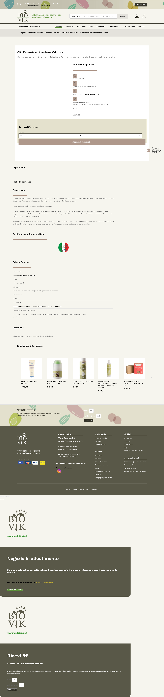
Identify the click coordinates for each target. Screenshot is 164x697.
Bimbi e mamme (101, 465)
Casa (97, 468)
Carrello (98, 441)
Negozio (69, 26)
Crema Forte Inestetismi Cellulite (30, 382)
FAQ (91, 26)
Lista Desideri (100, 444)
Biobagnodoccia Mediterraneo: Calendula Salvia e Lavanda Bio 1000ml (107, 384)
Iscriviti (142, 4)
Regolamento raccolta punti (135, 471)
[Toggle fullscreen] (5, 496)
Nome (86, 410)
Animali (98, 458)
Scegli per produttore (103, 478)
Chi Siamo (81, 26)
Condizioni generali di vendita (135, 462)
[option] (32, 375)
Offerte (58, 26)
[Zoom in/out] (8, 496)
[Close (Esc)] (1, 496)
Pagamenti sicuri (130, 468)
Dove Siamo (113, 26)
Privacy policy (129, 465)
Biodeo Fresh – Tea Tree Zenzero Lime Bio (56, 382)
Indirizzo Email (90, 416)
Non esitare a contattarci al (30, 582)
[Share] (3, 496)
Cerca (122, 16)
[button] (15, 590)
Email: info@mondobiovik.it (69, 454)
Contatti (101, 26)
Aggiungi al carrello (82, 142)
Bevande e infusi (101, 462)
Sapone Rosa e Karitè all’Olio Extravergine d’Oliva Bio (134, 383)
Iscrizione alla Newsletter (133, 451)
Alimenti (98, 455)
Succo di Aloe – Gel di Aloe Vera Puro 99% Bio (83, 382)
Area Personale (101, 438)
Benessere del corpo (21, 306)
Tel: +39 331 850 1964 (67, 457)
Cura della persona (38, 306)
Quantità (21, 132)
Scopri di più (103, 104)
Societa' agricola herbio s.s (24, 275)
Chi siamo (128, 438)
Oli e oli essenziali (54, 306)
